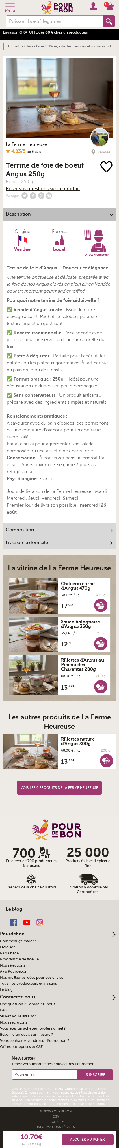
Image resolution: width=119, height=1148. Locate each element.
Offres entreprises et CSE (21, 1047)
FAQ (4, 1010)
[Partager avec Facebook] (33, 195)
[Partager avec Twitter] (24, 195)
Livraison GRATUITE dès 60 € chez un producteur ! (47, 32)
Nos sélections (12, 965)
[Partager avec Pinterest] (41, 195)
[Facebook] (13, 922)
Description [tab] (18, 214)
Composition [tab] (20, 529)
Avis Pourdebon (13, 971)
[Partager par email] (49, 195)
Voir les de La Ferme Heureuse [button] (59, 788)
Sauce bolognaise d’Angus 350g (80, 624)
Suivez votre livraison (18, 1016)
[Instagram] (39, 922)
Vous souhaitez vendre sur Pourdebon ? (34, 1041)
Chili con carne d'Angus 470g (78, 586)
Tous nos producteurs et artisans (28, 984)
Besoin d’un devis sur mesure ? (26, 1035)
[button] (100, 605)
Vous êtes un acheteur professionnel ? (33, 1028)
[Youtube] (26, 922)
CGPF (56, 1122)
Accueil (13, 46)
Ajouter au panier (87, 1140)
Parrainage (9, 953)
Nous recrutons (13, 1022)
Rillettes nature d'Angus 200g (78, 741)
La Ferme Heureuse (26, 144)
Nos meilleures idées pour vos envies (31, 978)
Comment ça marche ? (19, 941)
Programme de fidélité (19, 959)
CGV (56, 1116)
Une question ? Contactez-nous (27, 1004)
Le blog (6, 990)
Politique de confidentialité (90, 1104)
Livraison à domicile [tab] (27, 542)
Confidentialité (76, 1089)
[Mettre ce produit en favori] (106, 167)
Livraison (8, 947)
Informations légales (56, 1127)
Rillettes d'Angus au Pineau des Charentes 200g (82, 664)
